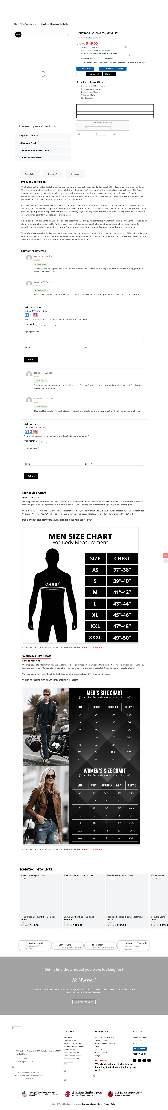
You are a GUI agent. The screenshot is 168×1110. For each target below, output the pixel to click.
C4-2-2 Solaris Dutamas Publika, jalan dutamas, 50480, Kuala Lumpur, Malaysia (128, 1093)
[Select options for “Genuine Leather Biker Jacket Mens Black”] (145, 899)
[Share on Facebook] (115, 106)
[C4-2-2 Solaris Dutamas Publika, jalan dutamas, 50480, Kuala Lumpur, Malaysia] (110, 1094)
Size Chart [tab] (75, 174)
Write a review (92, 38)
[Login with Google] (31, 315)
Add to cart (94, 74)
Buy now (109, 74)
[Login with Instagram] (35, 315)
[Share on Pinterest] (115, 113)
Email (88, 347)
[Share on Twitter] (115, 109)
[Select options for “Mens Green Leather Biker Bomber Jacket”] (58, 899)
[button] (43, 136)
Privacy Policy (110, 1104)
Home (17, 24)
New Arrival (34, 24)
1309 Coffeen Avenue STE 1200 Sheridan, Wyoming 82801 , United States (43, 1094)
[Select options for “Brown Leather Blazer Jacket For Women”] (102, 899)
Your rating (31, 324)
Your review (31, 331)
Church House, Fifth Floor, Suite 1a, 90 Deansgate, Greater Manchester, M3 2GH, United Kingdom (87, 1093)
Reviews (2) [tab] (53, 174)
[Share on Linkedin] (115, 116)
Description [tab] (30, 174)
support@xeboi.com (92, 647)
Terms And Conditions (92, 1104)
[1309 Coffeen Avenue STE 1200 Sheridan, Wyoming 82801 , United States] (25, 1094)
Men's (24, 24)
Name (27, 347)
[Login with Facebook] (27, 315)
